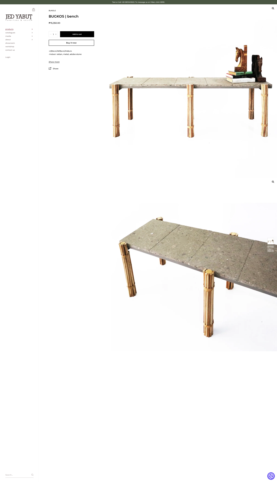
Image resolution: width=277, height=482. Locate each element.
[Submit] (32, 475)
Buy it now (71, 43)
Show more (54, 62)
